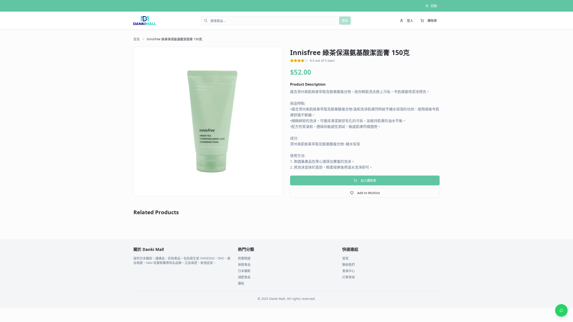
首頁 (136, 39)
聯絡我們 (348, 264)
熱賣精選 (244, 258)
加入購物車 (368, 180)
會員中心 (348, 271)
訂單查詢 (348, 277)
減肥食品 (244, 277)
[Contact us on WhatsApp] (561, 310)
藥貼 (241, 283)
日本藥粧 (244, 271)
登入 (410, 20)
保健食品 (244, 264)
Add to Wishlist (368, 193)
